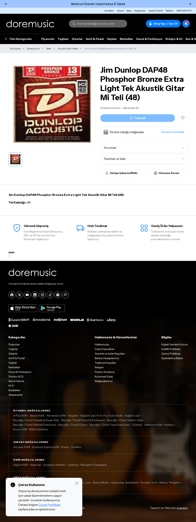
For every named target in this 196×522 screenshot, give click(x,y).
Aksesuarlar (33, 48)
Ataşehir (73, 415)
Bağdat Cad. (132, 415)
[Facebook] (11, 294)
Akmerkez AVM (56, 415)
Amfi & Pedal (95, 39)
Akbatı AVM (36, 415)
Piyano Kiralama (105, 372)
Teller (48, 48)
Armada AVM (21, 447)
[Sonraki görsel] (88, 104)
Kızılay (65, 447)
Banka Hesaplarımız (107, 358)
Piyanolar (48, 39)
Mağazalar (140, 10)
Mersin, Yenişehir (169, 482)
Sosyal (120, 10)
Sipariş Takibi (156, 10)
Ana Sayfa (15, 48)
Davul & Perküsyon (149, 39)
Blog (129, 10)
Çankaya (73, 465)
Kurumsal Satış (104, 376)
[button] (143, 132)
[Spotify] (57, 294)
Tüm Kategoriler (20, 39)
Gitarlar (77, 39)
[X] (19, 294)
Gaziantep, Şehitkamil (124, 482)
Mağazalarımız (104, 381)
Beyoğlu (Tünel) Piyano (73, 424)
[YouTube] (27, 294)
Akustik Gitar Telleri (68, 48)
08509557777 (183, 10)
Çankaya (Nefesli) (54, 465)
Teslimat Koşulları (105, 362)
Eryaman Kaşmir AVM (45, 447)
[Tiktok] (50, 294)
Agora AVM (20, 465)
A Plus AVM (20, 415)
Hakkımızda (102, 344)
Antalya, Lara (83, 482)
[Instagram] (42, 294)
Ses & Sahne (16, 381)
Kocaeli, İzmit (149, 482)
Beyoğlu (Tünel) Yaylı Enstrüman (110, 424)
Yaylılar (112, 39)
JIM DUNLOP (131, 108)
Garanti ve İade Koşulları (110, 353)
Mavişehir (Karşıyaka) (94, 465)
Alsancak (35, 465)
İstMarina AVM (153, 424)
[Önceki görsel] (15, 104)
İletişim (169, 10)
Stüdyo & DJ (173, 39)
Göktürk (137, 424)
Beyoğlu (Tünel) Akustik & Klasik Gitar (36, 420)
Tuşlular (63, 39)
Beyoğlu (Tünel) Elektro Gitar (125, 420)
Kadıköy (169, 424)
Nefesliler (126, 39)
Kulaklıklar (14, 390)
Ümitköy (76, 447)
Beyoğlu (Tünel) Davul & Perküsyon (83, 420)
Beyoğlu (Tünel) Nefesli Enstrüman (34, 424)
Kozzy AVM (20, 429)
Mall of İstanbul (38, 429)
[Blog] (65, 294)
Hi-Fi (11, 385)
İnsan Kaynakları (104, 349)
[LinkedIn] (34, 294)
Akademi (109, 10)
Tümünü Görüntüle (172, 132)
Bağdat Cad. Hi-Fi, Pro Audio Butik (101, 415)
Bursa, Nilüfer (101, 482)
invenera (182, 508)
